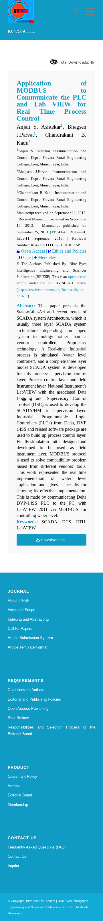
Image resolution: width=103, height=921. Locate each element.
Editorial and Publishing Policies (34, 699)
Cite (27, 257)
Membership (18, 804)
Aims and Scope (21, 610)
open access (77, 276)
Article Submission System (30, 638)
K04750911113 (21, 31)
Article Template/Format (27, 647)
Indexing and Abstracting (28, 619)
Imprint (13, 866)
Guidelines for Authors (26, 690)
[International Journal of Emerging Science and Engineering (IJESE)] (43, 11)
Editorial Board (20, 795)
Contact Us (17, 856)
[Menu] (87, 11)
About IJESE (18, 600)
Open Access (32, 251)
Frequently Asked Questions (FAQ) (37, 847)
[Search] (74, 11)
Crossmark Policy (22, 776)
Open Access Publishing (28, 708)
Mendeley (46, 257)
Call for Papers (20, 628)
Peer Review (18, 718)
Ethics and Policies (68, 251)
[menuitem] (74, 11)
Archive (14, 786)
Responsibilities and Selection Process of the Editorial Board (51, 730)
